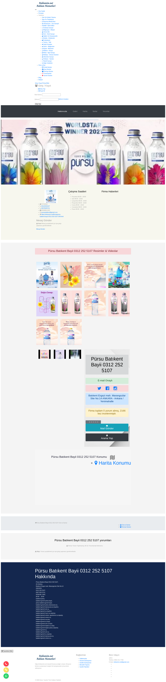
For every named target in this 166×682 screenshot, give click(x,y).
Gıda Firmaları (47, 44)
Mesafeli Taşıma (84, 665)
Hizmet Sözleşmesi (85, 660)
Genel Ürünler (47, 75)
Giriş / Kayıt (38, 83)
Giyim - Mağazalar (48, 46)
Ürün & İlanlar (125, 525)
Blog (39, 77)
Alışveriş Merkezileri (49, 21)
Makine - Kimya (48, 50)
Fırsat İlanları (47, 73)
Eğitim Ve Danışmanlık (50, 36)
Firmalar (41, 13)
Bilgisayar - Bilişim (49, 30)
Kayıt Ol (42, 91)
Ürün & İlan (41, 65)
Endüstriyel (46, 40)
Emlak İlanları (47, 67)
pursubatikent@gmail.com (49, 212)
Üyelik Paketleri (84, 667)
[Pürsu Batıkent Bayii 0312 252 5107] (47, 274)
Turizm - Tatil (47, 42)
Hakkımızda (62, 111)
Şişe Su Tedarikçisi (48, 19)
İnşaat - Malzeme (48, 48)
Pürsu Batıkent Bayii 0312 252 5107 (107, 364)
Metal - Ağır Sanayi (49, 52)
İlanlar (95, 111)
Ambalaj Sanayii (48, 27)
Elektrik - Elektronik (48, 38)
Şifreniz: (37, 99)
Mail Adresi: (38, 94)
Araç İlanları (47, 69)
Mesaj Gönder (40, 229)
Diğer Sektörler (48, 63)
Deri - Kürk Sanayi (49, 34)
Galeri (75, 111)
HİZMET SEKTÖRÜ (48, 25)
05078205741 (45, 208)
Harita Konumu (114, 463)
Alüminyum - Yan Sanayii (51, 23)
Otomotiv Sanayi (48, 57)
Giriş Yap (42, 89)
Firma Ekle (45, 83)
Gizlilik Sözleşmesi (85, 662)
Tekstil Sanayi (47, 61)
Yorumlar (106, 111)
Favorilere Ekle (7, 651)
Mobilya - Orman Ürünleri (51, 54)
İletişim (40, 79)
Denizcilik (46, 32)
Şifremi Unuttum (63, 99)
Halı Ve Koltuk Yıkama (49, 17)
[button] (13, 152)
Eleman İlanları (48, 71)
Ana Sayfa (41, 11)
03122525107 (45, 206)
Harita (85, 111)
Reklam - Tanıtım (48, 59)
